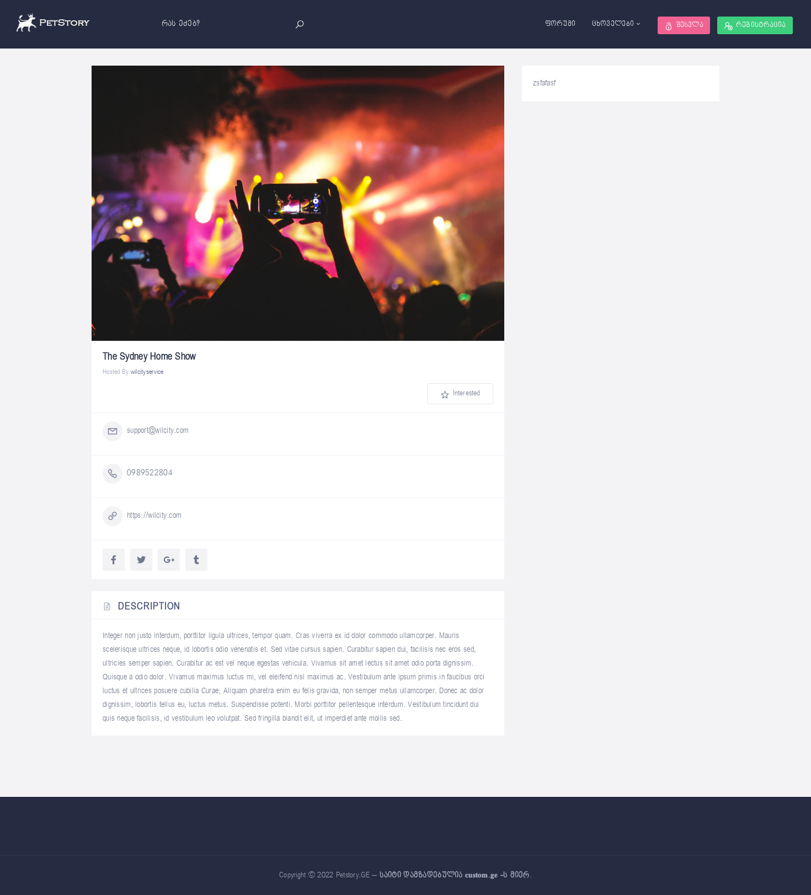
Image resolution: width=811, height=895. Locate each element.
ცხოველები (613, 24)
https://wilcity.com (154, 515)
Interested (465, 393)
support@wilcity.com (158, 430)
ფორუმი (560, 24)
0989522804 (150, 473)
